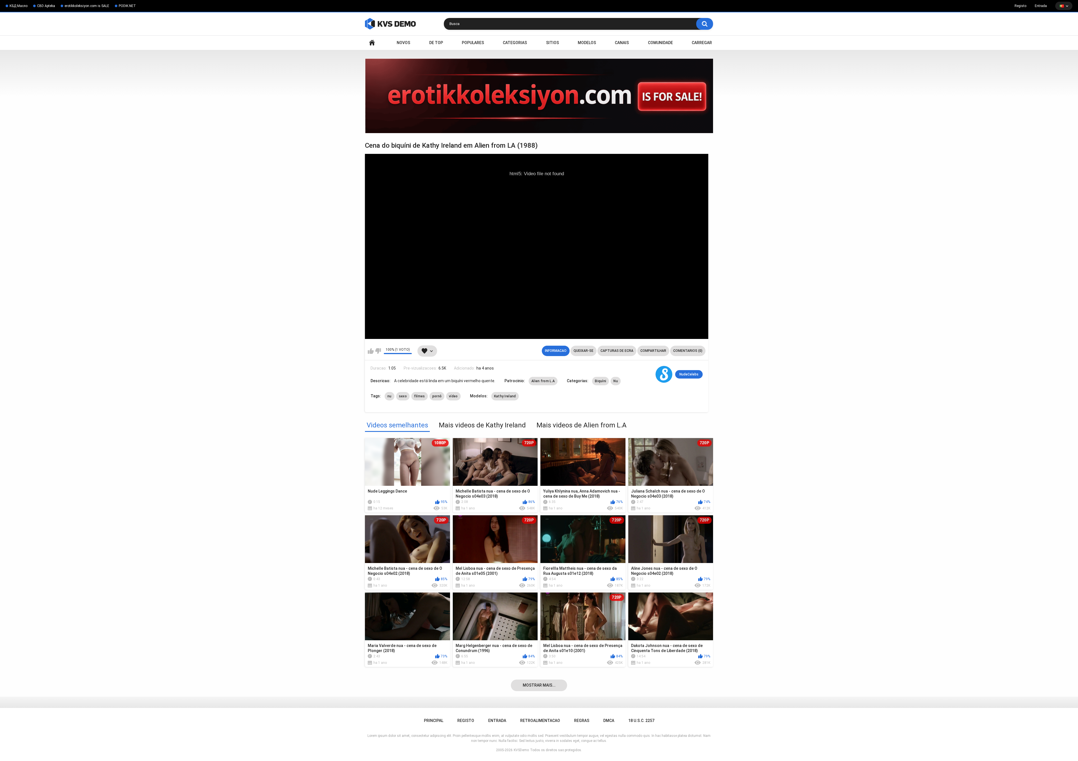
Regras (581, 720)
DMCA (608, 720)
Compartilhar (653, 351)
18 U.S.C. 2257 (641, 720)
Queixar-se (583, 351)
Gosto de (371, 351)
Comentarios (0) (687, 351)
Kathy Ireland (505, 396)
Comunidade (660, 42)
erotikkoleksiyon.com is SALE (87, 6)
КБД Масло (19, 6)
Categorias (515, 42)
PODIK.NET (127, 6)
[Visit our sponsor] (539, 96)
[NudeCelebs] (664, 374)
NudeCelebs (688, 374)
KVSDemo (521, 750)
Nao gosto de (378, 351)
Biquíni (600, 381)
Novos (403, 42)
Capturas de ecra (616, 351)
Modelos (587, 42)
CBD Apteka (46, 6)
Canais (622, 42)
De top (436, 42)
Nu (615, 381)
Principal (372, 43)
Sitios (552, 42)
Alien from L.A (543, 381)
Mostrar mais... (539, 685)
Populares (473, 42)
